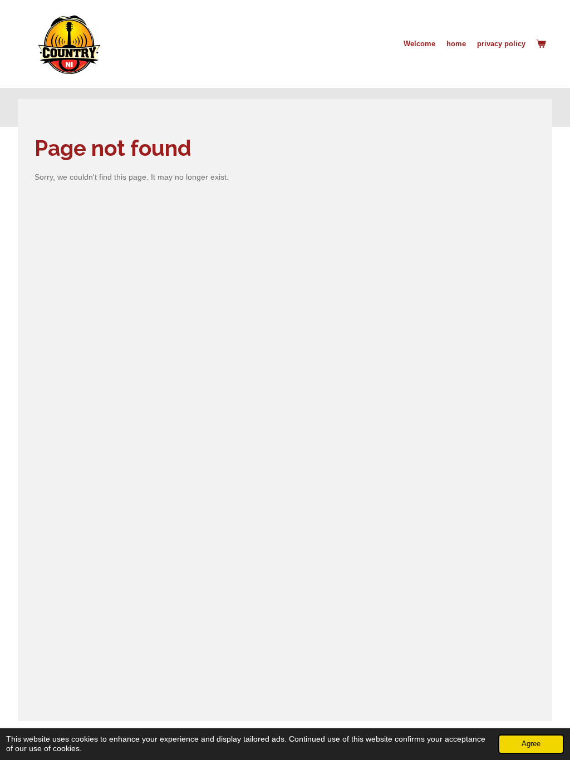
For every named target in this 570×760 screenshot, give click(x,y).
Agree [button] (531, 744)
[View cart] (541, 44)
